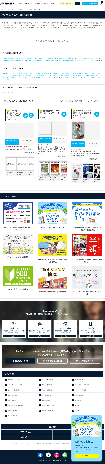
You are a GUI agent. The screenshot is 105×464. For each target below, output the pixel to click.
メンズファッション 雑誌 (26, 73)
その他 (7, 79)
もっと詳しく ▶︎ (13, 336)
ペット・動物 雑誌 (53, 75)
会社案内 (56, 443)
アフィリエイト (26, 432)
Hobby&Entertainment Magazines (33, 60)
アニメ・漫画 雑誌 (39, 75)
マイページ (19, 3)
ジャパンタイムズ (8, 93)
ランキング (45, 3)
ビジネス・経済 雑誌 (41, 73)
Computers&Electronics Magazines (73, 60)
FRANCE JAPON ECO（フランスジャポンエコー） (82, 113)
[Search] (77, 3)
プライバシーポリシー (27, 443)
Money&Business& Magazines (65, 58)
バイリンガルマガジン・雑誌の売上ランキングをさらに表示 (78, 101)
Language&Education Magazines (44, 58)
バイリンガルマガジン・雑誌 (24, 9)
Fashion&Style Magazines (84, 58)
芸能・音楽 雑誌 (96, 73)
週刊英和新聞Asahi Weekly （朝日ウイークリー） (50, 113)
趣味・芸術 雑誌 (77, 75)
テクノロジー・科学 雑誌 (37, 77)
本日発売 (37, 3)
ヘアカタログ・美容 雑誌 (91, 75)
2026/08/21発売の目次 (45, 140)
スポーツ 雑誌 (65, 73)
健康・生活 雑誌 (54, 73)
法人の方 (52, 3)
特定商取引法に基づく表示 (43, 443)
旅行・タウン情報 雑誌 (25, 75)
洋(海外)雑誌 (10, 9)
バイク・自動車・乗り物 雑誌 (80, 73)
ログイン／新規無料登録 (90, 3)
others (96, 58)
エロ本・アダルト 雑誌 (95, 77)
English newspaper (8, 58)
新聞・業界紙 (64, 77)
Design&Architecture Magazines (12, 60)
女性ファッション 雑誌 (9, 73)
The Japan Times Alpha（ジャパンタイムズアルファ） (14, 114)
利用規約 (15, 443)
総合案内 (52, 427)
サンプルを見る (28, 141)
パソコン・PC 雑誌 (52, 77)
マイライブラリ (29, 3)
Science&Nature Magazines (24, 58)
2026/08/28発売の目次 (12, 142)
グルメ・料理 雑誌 (11, 75)
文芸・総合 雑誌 (65, 75)
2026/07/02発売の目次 (78, 144)
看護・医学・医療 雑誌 (9, 77)
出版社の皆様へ (66, 443)
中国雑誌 (83, 77)
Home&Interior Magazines (53, 60)
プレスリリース (26, 437)
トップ (4, 9)
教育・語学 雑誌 (23, 77)
